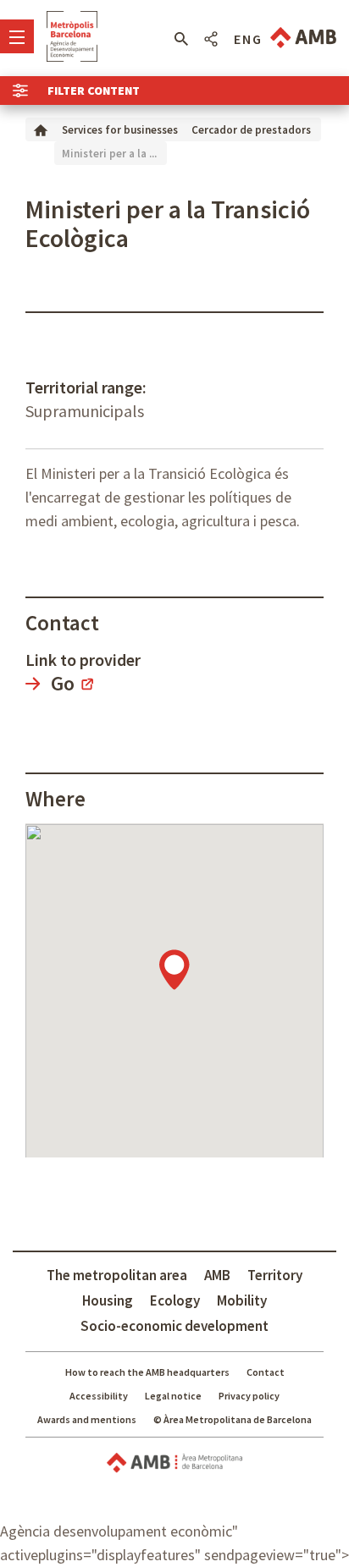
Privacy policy (249, 1395)
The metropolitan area (117, 1275)
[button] (181, 39)
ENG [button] (248, 38)
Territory (274, 1275)
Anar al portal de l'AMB (303, 37)
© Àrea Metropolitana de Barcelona (232, 1419)
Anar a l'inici (72, 36)
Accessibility (98, 1395)
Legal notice (173, 1395)
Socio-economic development (174, 1326)
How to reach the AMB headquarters (147, 1372)
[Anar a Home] (40, 129)
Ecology (175, 1300)
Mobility (242, 1300)
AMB (217, 1275)
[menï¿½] (17, 36)
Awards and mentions (86, 1419)
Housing (107, 1300)
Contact (266, 1372)
